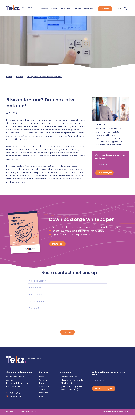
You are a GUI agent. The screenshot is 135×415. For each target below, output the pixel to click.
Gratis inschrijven (104, 172)
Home (9, 76)
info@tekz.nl (15, 396)
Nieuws (54, 8)
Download (57, 244)
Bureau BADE (123, 411)
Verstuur (67, 332)
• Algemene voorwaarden (72, 380)
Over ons (77, 8)
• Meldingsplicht (67, 383)
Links (40, 396)
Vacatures (88, 8)
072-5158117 (15, 393)
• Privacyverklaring (68, 376)
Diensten (44, 8)
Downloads (65, 8)
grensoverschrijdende (71, 386)
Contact (105, 8)
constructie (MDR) (69, 389)
